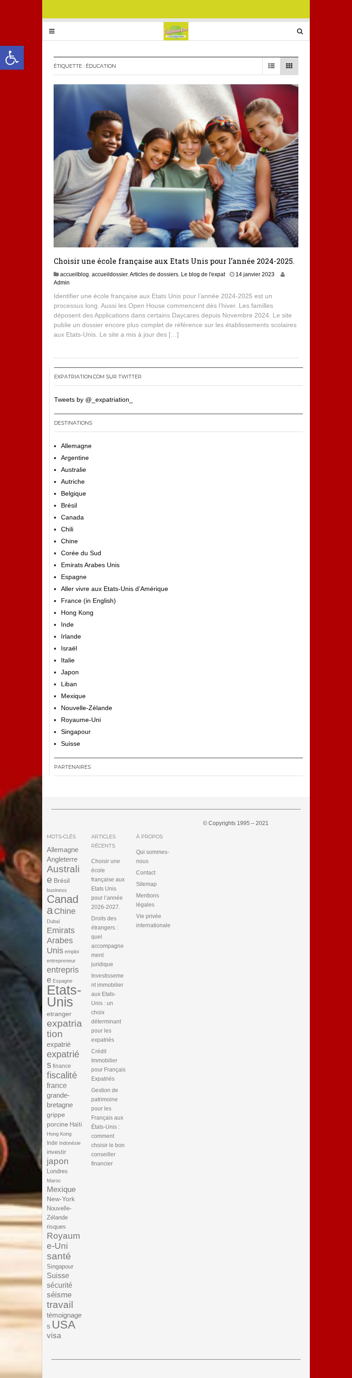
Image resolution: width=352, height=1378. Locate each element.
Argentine (75, 457)
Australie (73, 469)
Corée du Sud (81, 553)
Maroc (54, 1180)
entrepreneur (61, 960)
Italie (68, 660)
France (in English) (88, 600)
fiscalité (62, 1075)
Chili (67, 529)
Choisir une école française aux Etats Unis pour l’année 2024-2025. (174, 261)
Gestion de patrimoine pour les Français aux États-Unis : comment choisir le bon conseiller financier (108, 1127)
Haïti (76, 1124)
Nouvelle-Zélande (86, 707)
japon (58, 1161)
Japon (70, 672)
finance (62, 1066)
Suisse (70, 743)
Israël (69, 648)
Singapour (76, 731)
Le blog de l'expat (203, 274)
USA (64, 1324)
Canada (72, 517)
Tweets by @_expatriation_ (93, 399)
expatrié (59, 1044)
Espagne (74, 576)
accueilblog (74, 274)
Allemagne (76, 445)
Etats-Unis (64, 995)
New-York (61, 1199)
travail (60, 1304)
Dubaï (53, 921)
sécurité (59, 1285)
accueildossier (109, 274)
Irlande (71, 636)
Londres (57, 1171)
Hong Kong (77, 612)
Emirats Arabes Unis (90, 565)
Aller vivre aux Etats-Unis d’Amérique (114, 588)
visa (54, 1335)
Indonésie (70, 1143)
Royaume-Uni (81, 719)
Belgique (73, 493)
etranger (59, 1013)
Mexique (73, 696)
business (57, 890)
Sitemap (146, 884)
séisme (59, 1295)
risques (56, 1226)
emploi (72, 951)
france (57, 1085)
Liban (69, 684)
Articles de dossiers (154, 274)
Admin (62, 282)
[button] (12, 58)
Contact (145, 872)
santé (59, 1256)
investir (56, 1151)
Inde (67, 624)
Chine (69, 541)
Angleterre (62, 859)
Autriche (73, 481)
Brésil (69, 505)
